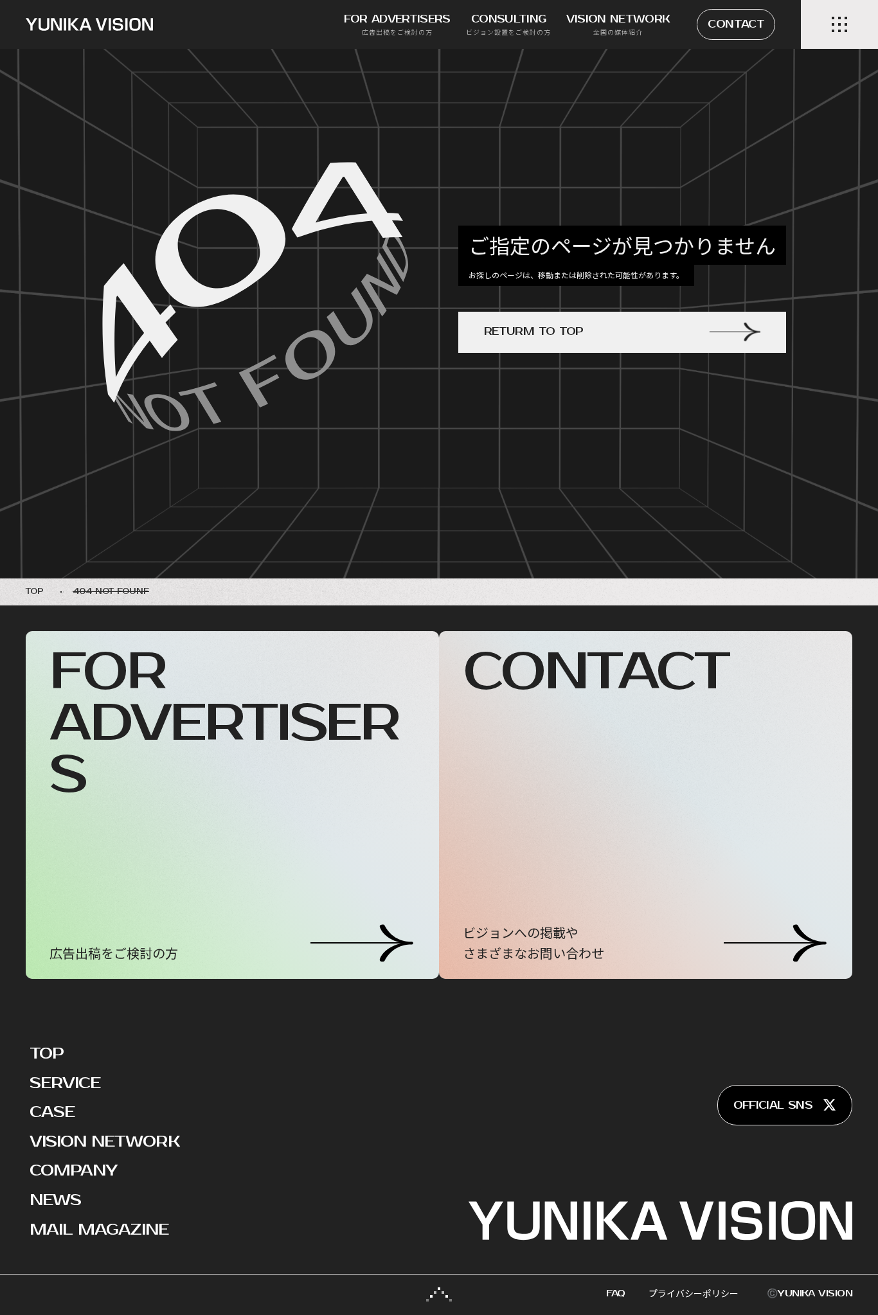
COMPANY (73, 1170)
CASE (52, 1112)
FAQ (615, 1293)
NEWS (55, 1200)
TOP (47, 1053)
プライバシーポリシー (694, 1293)
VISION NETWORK (105, 1141)
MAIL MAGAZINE (99, 1229)
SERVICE (65, 1083)
